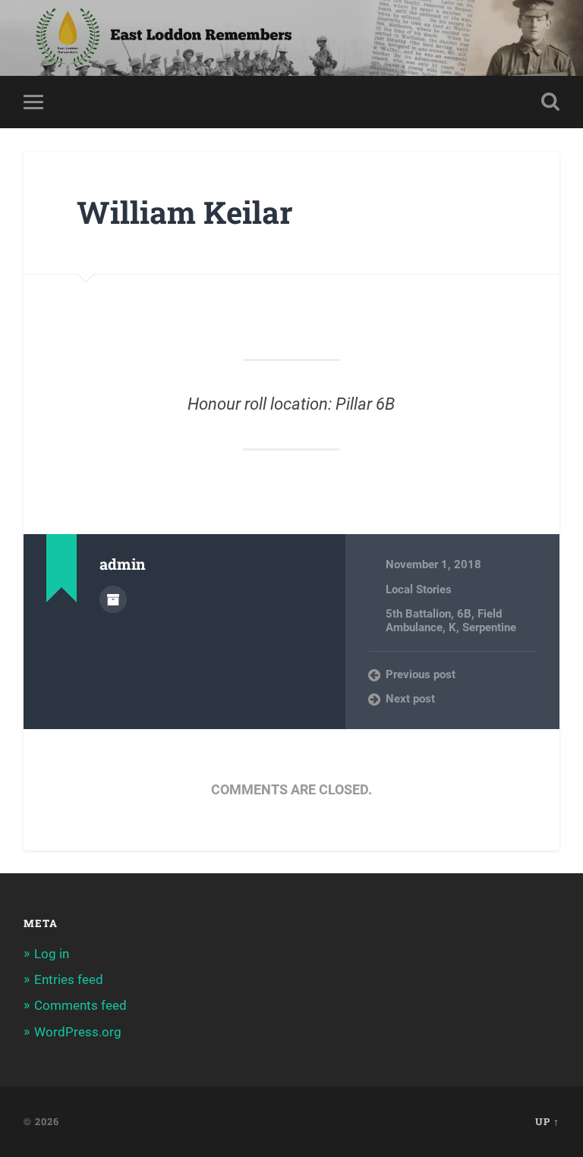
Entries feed (68, 979)
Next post (410, 699)
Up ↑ (547, 1121)
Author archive (113, 599)
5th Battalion (418, 614)
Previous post (420, 674)
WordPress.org (77, 1031)
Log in (51, 953)
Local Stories (419, 589)
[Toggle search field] (550, 101)
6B (464, 614)
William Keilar (185, 212)
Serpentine (489, 627)
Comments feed (80, 1005)
